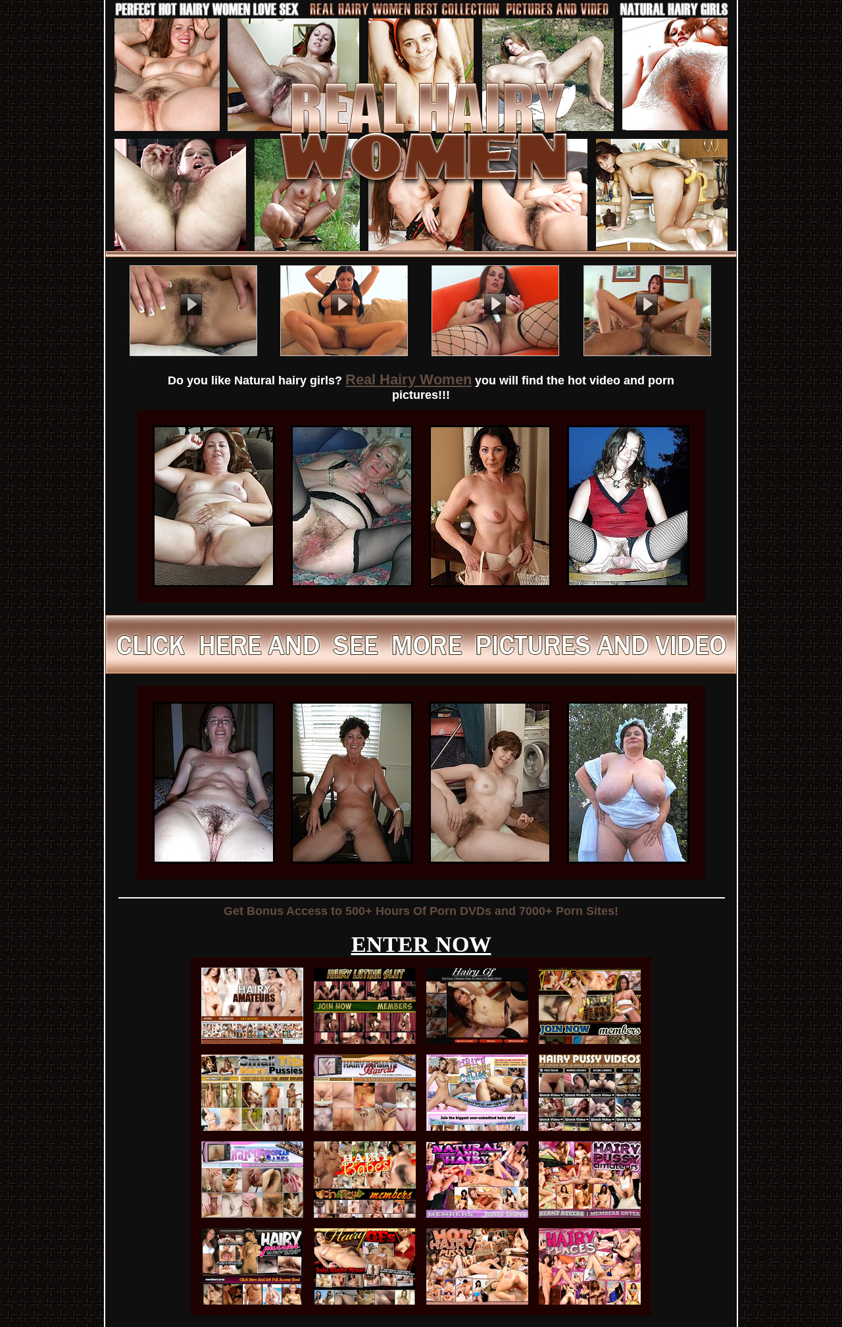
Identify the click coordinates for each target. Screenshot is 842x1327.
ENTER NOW (421, 944)
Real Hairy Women (408, 379)
